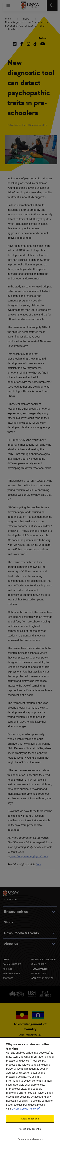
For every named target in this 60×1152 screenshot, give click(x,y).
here (38, 864)
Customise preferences (30, 1139)
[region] (30, 1094)
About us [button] (11, 944)
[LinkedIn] (15, 44)
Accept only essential (30, 1128)
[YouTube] (42, 44)
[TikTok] (35, 44)
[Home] (30, 6)
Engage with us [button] (16, 912)
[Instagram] (28, 44)
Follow (42, 38)
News (26, 18)
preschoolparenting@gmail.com (29, 856)
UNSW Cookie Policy (26, 1108)
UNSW (8, 18)
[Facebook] (21, 44)
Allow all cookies (30, 1118)
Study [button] (8, 922)
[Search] (52, 5)
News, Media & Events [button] (21, 933)
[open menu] (8, 5)
